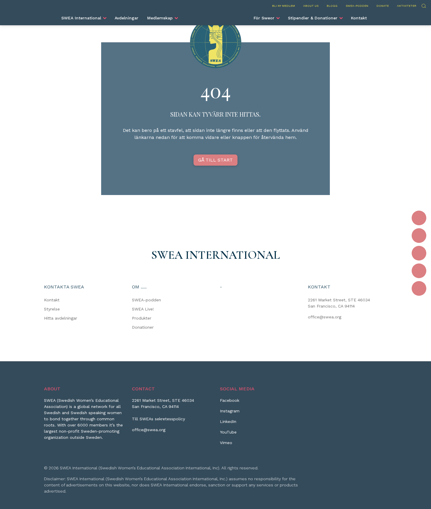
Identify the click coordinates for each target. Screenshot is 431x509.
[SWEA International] (215, 16)
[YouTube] (419, 270)
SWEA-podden (357, 5)
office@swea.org (324, 317)
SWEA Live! (143, 309)
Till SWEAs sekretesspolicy (158, 418)
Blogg (332, 5)
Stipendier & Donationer (312, 18)
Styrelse (52, 309)
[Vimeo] (419, 288)
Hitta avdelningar (60, 318)
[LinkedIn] (419, 253)
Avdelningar (126, 18)
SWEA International (81, 18)
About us (310, 5)
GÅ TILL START (215, 160)
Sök (423, 5)
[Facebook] (419, 218)
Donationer (143, 327)
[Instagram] (419, 235)
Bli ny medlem (283, 5)
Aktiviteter (406, 5)
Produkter (141, 318)
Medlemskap (160, 18)
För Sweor (264, 18)
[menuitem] (83, 18)
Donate (382, 5)
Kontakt (359, 18)
